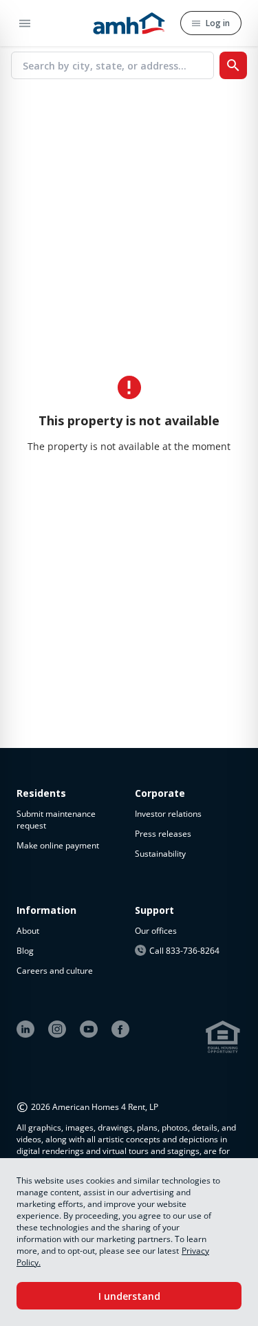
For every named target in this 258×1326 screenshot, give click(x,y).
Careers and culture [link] (55, 970)
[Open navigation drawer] (51, 23)
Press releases (163, 834)
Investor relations (168, 814)
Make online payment (58, 845)
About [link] (28, 931)
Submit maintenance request (56, 819)
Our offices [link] (156, 931)
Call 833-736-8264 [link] (184, 950)
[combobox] (118, 65)
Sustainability (160, 853)
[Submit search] (233, 65)
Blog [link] (25, 950)
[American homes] (128, 23)
